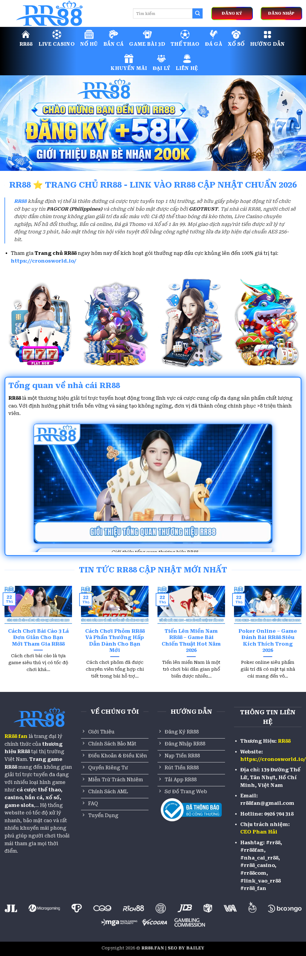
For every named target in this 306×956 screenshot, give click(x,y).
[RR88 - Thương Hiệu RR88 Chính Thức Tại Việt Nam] (64, 13)
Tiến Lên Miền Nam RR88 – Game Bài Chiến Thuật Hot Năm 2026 (191, 640)
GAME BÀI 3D (147, 44)
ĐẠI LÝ (162, 68)
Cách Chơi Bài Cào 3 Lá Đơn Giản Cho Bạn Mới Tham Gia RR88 (38, 637)
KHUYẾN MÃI (129, 68)
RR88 (25, 44)
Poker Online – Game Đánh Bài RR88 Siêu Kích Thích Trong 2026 (267, 640)
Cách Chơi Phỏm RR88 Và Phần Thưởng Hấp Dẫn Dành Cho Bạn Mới (115, 640)
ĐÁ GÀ (214, 44)
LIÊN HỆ (187, 68)
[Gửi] (197, 13)
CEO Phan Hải (258, 832)
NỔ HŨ (89, 44)
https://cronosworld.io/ (43, 261)
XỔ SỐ (236, 44)
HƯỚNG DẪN (267, 44)
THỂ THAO (185, 44)
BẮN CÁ (113, 44)
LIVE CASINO (57, 44)
